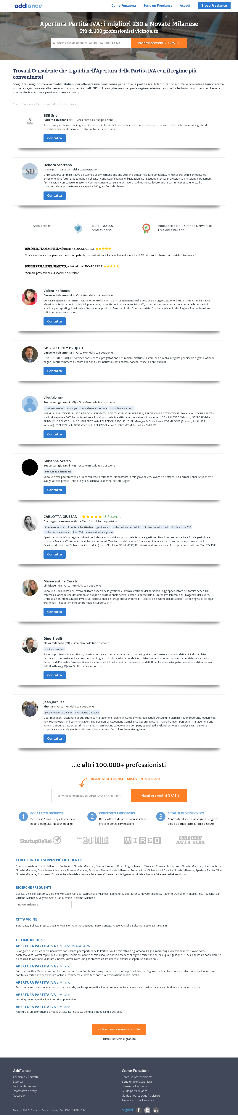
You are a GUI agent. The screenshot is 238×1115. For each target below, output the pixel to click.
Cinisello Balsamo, (37, 893)
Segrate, (43, 898)
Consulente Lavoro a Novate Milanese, (180, 866)
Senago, (107, 925)
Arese (48, 169)
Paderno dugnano (56, 120)
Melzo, (126, 893)
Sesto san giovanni (57, 402)
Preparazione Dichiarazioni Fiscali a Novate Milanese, (163, 870)
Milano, (136, 893)
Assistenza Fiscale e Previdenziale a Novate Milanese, (70, 874)
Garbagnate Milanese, (96, 893)
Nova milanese (54, 643)
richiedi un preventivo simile (119, 1029)
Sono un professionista (137, 1081)
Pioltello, (191, 893)
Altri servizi (176, 874)
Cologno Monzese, (60, 893)
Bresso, (45, 925)
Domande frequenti (134, 1086)
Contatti (33, 1077)
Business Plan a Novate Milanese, (110, 870)
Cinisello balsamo (56, 295)
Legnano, (116, 893)
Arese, (117, 925)
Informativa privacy (25, 1091)
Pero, (98, 925)
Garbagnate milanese (58, 521)
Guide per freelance (134, 1091)
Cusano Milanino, (60, 925)
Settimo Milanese (84, 898)
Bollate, (21, 893)
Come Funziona (123, 5)
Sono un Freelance (157, 5)
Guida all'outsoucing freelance (141, 1095)
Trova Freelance (214, 5)
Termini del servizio (25, 1086)
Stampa (18, 1081)
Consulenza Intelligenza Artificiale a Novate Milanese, (135, 874)
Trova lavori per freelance (138, 1100)
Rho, (200, 893)
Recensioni (20, 1095)
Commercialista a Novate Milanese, (38, 866)
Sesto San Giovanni (155, 925)
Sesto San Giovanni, (61, 898)
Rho (46, 706)
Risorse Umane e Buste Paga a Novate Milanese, (126, 866)
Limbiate (50, 585)
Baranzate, (23, 925)
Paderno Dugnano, (174, 893)
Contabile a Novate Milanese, (78, 866)
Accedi (185, 5)
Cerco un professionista (137, 1077)
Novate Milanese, (152, 893)
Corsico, (77, 893)
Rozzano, (210, 893)
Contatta (54, 138)
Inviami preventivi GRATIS (158, 795)
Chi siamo (19, 1077)
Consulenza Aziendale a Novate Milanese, (63, 870)
